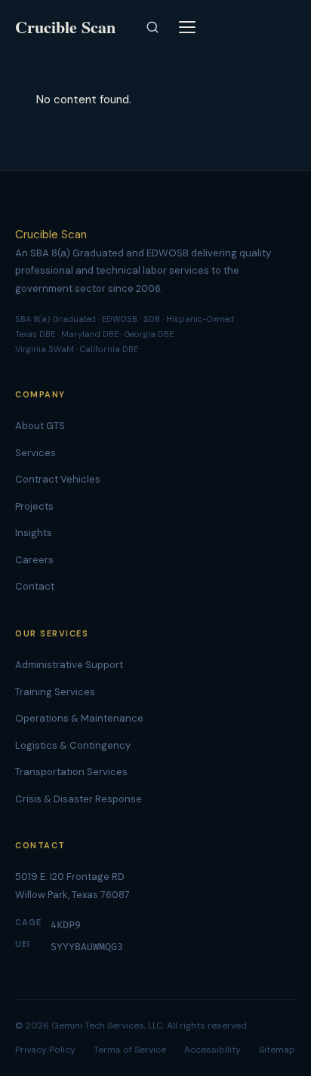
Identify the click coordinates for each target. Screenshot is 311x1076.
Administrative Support (69, 664)
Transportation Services (71, 771)
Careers (34, 559)
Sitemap (277, 1050)
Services (35, 452)
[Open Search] (152, 27)
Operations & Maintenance (79, 718)
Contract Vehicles (57, 479)
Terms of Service (130, 1050)
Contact (34, 586)
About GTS (40, 425)
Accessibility (212, 1050)
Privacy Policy (45, 1050)
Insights (33, 532)
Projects (34, 506)
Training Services (55, 691)
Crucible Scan (51, 234)
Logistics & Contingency (73, 745)
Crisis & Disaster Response (78, 798)
